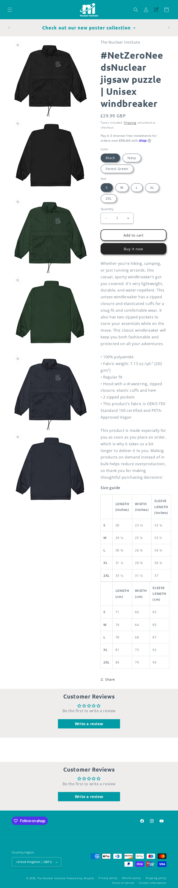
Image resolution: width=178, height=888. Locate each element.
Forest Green (117, 169)
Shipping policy (156, 878)
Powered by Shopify (80, 878)
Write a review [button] (89, 723)
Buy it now (133, 249)
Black (110, 158)
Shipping (130, 123)
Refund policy (131, 878)
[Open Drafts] (156, 10)
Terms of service (123, 883)
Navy (131, 158)
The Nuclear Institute (51, 878)
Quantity (107, 209)
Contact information (152, 883)
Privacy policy (108, 878)
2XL (109, 198)
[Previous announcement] (9, 27)
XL (152, 187)
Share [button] (110, 679)
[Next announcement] (169, 27)
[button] (10, 10)
